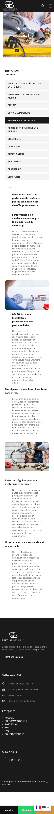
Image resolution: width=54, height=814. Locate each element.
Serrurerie (14, 169)
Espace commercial (19, 112)
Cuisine (12, 105)
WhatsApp (27, 810)
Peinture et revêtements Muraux (23, 129)
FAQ (7, 731)
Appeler (9, 810)
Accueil (13, 41)
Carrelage (14, 146)
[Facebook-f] (4, 759)
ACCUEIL (9, 717)
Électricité (14, 139)
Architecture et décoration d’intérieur (24, 85)
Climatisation (16, 154)
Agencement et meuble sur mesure (24, 96)
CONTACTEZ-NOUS (14, 734)
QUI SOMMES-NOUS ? (16, 721)
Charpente (14, 177)
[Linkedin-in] (12, 759)
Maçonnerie (15, 161)
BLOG (8, 727)
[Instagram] (19, 759)
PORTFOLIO (11, 724)
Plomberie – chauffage (21, 120)
